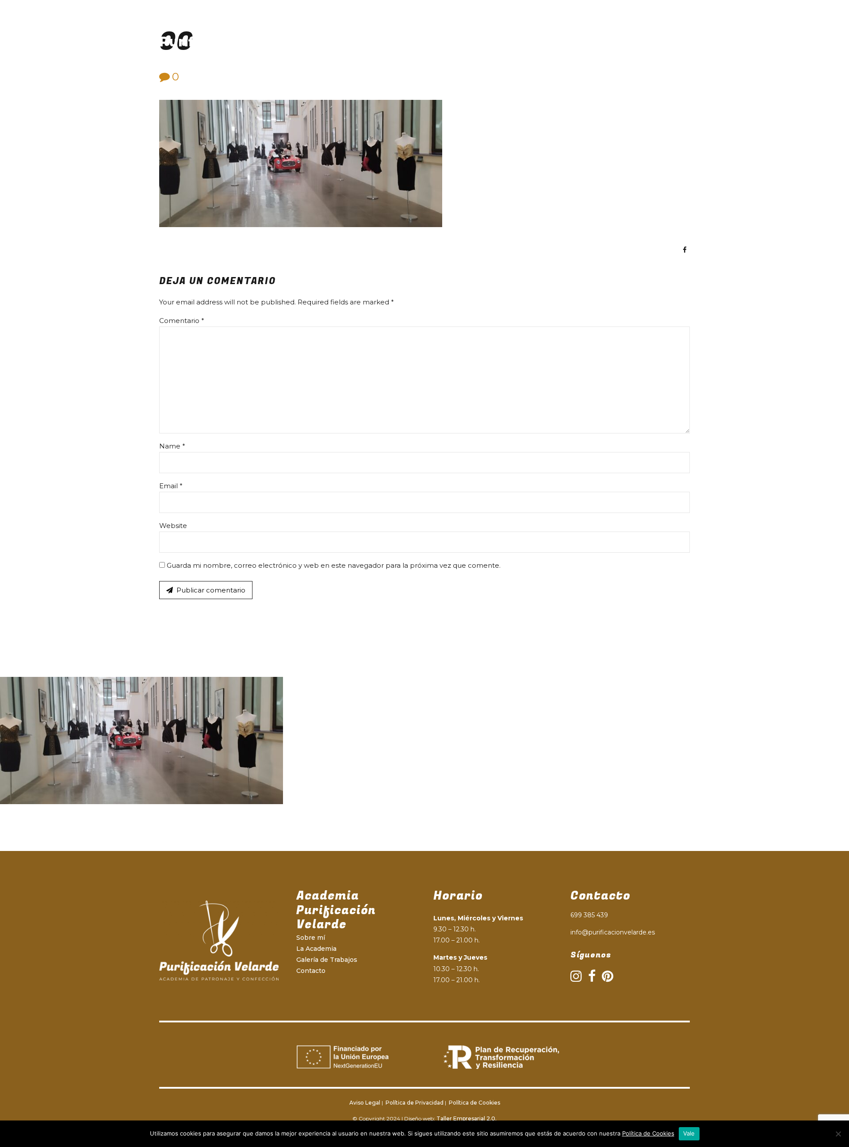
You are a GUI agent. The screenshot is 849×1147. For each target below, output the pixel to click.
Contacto (610, 42)
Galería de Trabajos (540, 42)
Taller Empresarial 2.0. (466, 1118)
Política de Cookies (473, 1102)
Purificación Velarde (231, 42)
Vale (689, 1133)
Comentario (181, 320)
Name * (172, 446)
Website (173, 525)
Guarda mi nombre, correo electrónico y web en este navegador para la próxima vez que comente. (334, 565)
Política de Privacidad (414, 1102)
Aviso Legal (364, 1102)
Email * (171, 486)
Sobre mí (310, 938)
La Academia (464, 42)
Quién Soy (403, 42)
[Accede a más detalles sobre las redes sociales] (685, 250)
